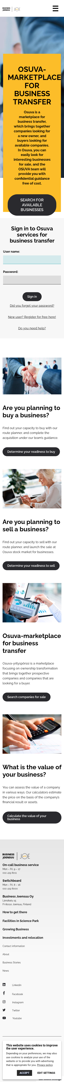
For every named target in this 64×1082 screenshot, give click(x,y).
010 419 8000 (10, 888)
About (6, 954)
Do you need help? (32, 328)
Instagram (18, 1002)
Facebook (17, 994)
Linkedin (16, 985)
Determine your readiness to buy (31, 451)
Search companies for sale (26, 697)
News (6, 970)
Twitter (15, 1010)
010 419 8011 (10, 872)
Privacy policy (45, 1065)
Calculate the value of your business (26, 817)
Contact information (14, 946)
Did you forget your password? (32, 305)
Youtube (17, 1018)
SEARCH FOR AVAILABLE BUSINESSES (32, 205)
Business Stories (12, 962)
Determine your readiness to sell (31, 565)
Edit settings (46, 1072)
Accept (24, 1072)
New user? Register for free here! (32, 317)
